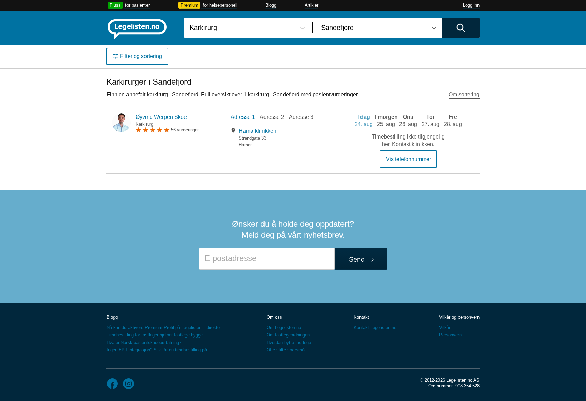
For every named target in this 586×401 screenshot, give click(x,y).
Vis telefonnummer (408, 159)
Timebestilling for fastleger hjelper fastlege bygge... (156, 335)
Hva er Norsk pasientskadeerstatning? (143, 342)
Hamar (245, 144)
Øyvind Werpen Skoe (161, 117)
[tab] (243, 117)
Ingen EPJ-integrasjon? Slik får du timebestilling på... (158, 349)
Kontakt (361, 317)
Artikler (311, 5)
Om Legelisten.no (284, 327)
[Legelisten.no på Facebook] (112, 383)
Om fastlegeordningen (288, 335)
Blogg (270, 5)
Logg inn (471, 5)
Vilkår (444, 327)
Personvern (450, 335)
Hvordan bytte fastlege (289, 342)
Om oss (274, 317)
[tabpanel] (281, 137)
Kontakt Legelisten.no (375, 327)
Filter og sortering (141, 56)
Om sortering (464, 94)
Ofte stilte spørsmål (286, 349)
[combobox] (245, 28)
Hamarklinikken (257, 131)
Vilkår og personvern (459, 317)
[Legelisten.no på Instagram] (128, 383)
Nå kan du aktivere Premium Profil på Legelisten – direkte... (165, 327)
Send (357, 259)
